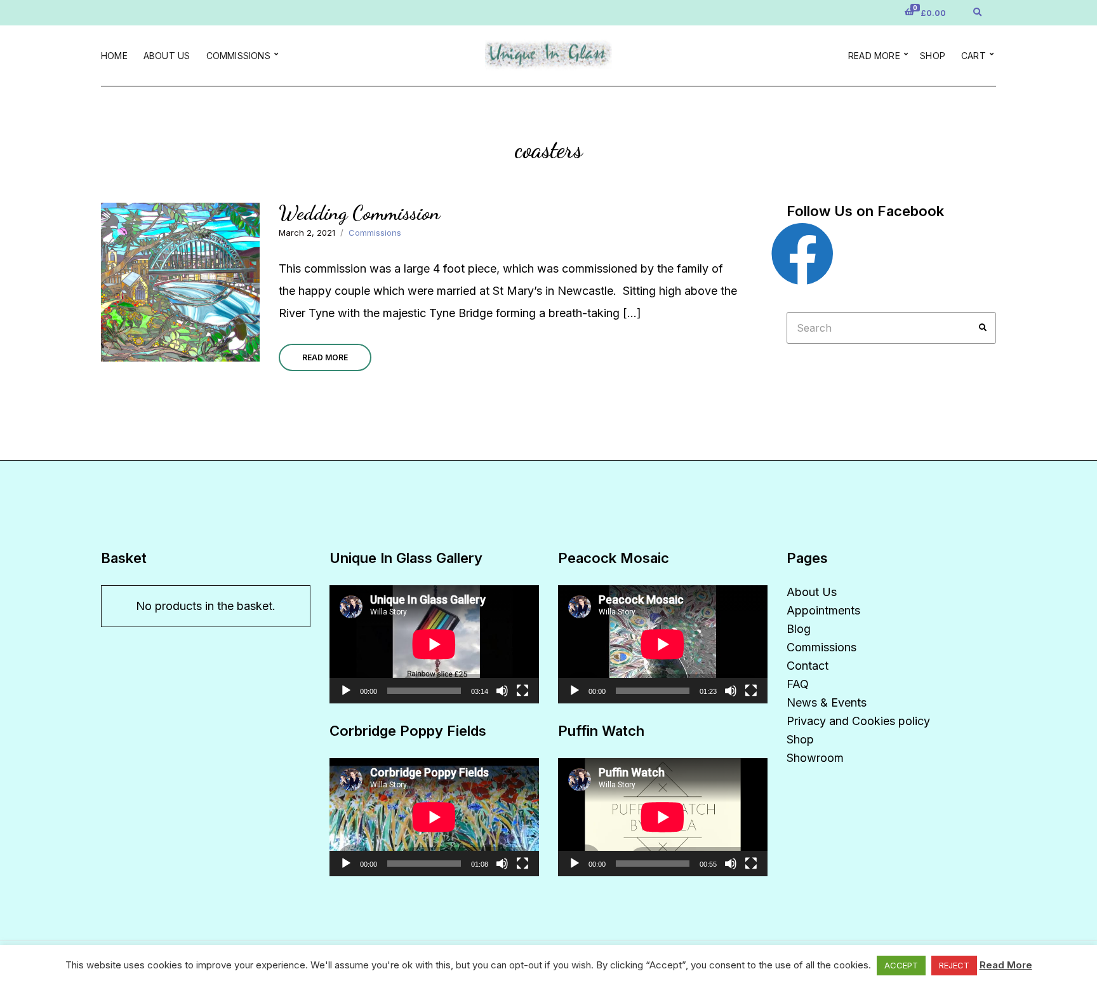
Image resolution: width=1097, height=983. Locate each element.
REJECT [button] (954, 965)
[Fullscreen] (522, 690)
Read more (874, 55)
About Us (166, 55)
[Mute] (502, 690)
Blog (799, 628)
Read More (325, 357)
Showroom (815, 757)
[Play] (346, 690)
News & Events (827, 702)
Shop (932, 55)
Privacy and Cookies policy (858, 721)
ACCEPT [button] (901, 965)
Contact (807, 665)
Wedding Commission (359, 213)
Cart (973, 55)
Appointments (823, 610)
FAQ (798, 684)
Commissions (238, 55)
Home (114, 55)
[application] (434, 644)
